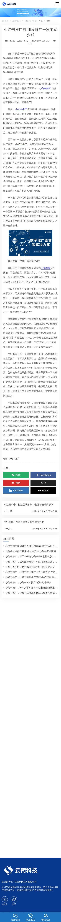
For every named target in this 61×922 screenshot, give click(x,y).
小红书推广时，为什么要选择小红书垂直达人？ (30, 566)
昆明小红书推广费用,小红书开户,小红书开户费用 (30, 551)
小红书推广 (45, 88)
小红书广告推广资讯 (33, 21)
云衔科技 (46, 267)
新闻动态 (16, 21)
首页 (6, 21)
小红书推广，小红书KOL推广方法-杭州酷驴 (28, 582)
